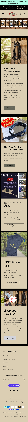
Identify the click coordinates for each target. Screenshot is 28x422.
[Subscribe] (23, 380)
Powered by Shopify (13, 414)
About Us (5, 366)
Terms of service (14, 416)
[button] (3, 14)
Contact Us (6, 355)
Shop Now (10, 108)
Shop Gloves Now (12, 282)
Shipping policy (23, 416)
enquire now (10, 338)
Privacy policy (6, 416)
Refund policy (22, 414)
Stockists (5, 362)
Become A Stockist (8, 369)
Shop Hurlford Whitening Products (13, 225)
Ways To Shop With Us (9, 359)
